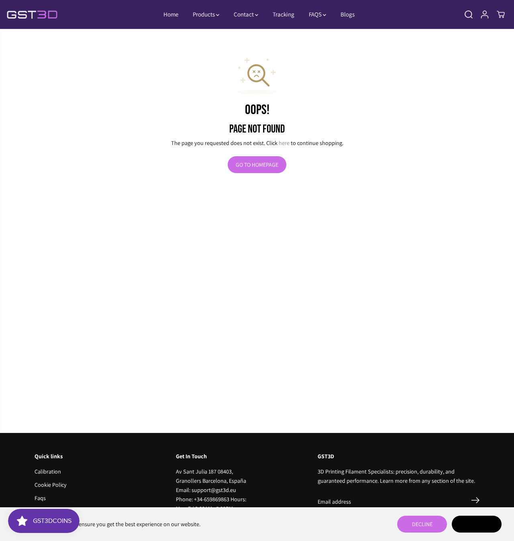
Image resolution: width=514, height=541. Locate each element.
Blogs (348, 14)
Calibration (48, 471)
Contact (244, 14)
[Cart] (501, 14)
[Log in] (484, 14)
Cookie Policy (51, 484)
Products (204, 14)
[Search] (468, 14)
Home (170, 14)
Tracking (283, 14)
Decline (422, 524)
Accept (476, 524)
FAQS (316, 14)
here (284, 143)
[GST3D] (32, 14)
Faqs (40, 498)
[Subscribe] (475, 502)
